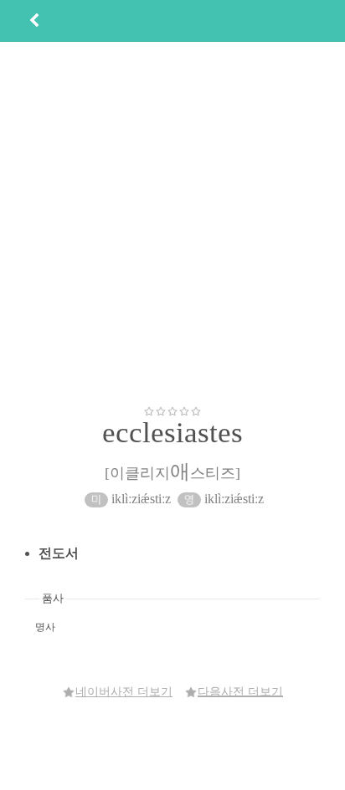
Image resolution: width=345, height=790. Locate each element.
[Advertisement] (172, 223)
